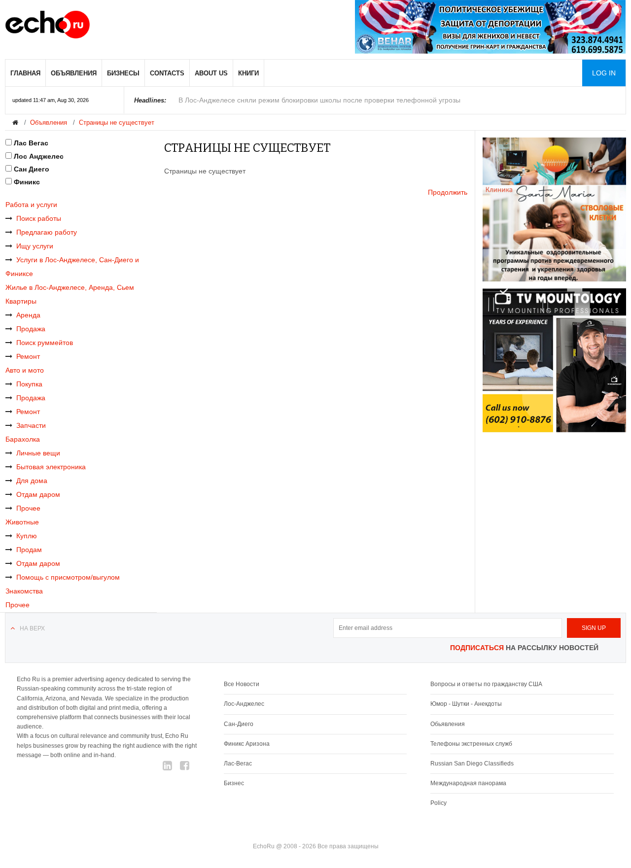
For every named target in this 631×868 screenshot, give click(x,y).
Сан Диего (31, 169)
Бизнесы (123, 73)
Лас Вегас (31, 143)
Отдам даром (38, 494)
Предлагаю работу (46, 232)
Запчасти (31, 425)
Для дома (31, 481)
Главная (25, 73)
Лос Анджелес (39, 156)
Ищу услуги (34, 246)
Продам (29, 550)
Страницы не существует (116, 122)
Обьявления (447, 724)
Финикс (27, 182)
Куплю (26, 536)
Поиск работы (38, 218)
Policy (438, 802)
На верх (32, 628)
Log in (604, 73)
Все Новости (241, 684)
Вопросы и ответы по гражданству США (486, 684)
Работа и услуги (31, 204)
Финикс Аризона (247, 743)
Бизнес (234, 783)
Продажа (30, 329)
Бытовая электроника (51, 467)
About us (211, 73)
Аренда (28, 315)
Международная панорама (468, 783)
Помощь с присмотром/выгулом (68, 577)
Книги (248, 73)
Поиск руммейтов (44, 343)
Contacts (167, 73)
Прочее (28, 508)
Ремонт (28, 356)
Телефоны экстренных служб (471, 743)
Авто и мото (24, 370)
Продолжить (447, 192)
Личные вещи (38, 453)
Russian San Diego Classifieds (472, 763)
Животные (22, 522)
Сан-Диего (238, 724)
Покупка (29, 384)
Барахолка (22, 439)
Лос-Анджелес (244, 703)
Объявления (74, 73)
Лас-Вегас (238, 763)
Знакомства (24, 591)
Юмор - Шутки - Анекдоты (466, 703)
